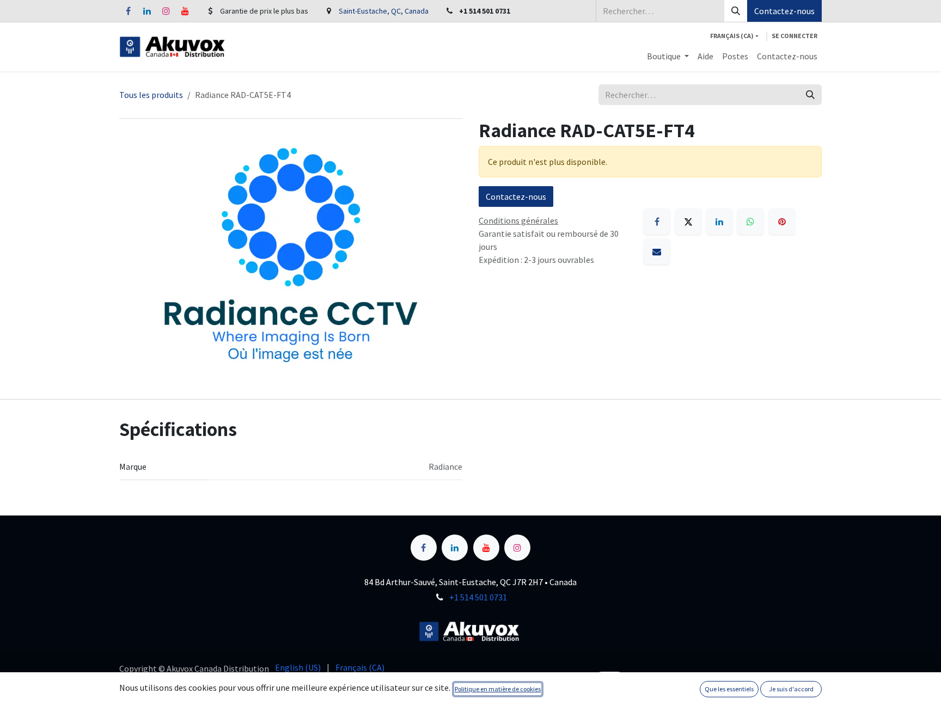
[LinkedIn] (147, 11)
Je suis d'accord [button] (791, 689)
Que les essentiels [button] (729, 689)
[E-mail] (657, 251)
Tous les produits (151, 94)
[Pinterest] (782, 221)
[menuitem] (668, 56)
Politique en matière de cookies (498, 689)
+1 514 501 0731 (478, 597)
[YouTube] (185, 11)
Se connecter (794, 36)
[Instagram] (166, 11)
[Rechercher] (735, 11)
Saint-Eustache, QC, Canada (384, 11)
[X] (688, 221)
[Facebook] (128, 11)
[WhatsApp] (750, 221)
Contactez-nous (784, 10)
